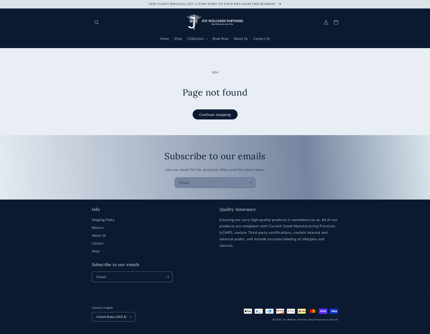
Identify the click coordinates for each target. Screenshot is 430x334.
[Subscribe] (250, 182)
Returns (97, 228)
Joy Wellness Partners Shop (298, 319)
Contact (98, 243)
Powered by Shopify (326, 319)
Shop (95, 251)
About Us (99, 235)
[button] (97, 22)
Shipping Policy (103, 220)
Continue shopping (215, 115)
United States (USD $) (111, 317)
